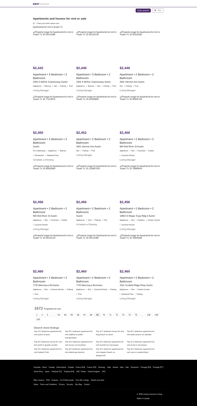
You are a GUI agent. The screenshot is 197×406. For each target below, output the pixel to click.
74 (129, 315)
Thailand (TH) (56, 372)
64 (65, 315)
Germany (101, 367)
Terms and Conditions (48, 384)
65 (71, 315)
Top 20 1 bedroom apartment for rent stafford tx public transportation (79, 334)
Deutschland (61, 367)
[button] (157, 10)
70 (104, 315)
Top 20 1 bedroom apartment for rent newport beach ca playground (110, 352)
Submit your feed (97, 380)
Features (54, 380)
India (109, 367)
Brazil (44, 367)
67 (84, 315)
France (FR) (91, 367)
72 (117, 315)
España (71, 367)
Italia (122, 367)
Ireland (115, 367)
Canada (52, 367)
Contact (87, 384)
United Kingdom (94, 372)
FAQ (48, 380)
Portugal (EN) (146, 367)
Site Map (78, 384)
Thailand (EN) (69, 372)
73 (123, 315)
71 (110, 315)
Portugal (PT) (158, 367)
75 (136, 315)
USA (103, 372)
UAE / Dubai (81, 372)
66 (78, 315)
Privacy (62, 384)
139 (156, 315)
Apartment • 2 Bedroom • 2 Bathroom (137, 146)
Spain (47, 372)
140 (38, 319)
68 (91, 315)
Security (70, 384)
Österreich (135, 367)
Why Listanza (39, 380)
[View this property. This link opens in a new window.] (54, 47)
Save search (143, 10)
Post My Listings (82, 380)
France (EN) (80, 367)
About (36, 384)
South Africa (38, 372)
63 (59, 315)
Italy (127, 367)
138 (148, 315)
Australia (37, 367)
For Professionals (67, 380)
